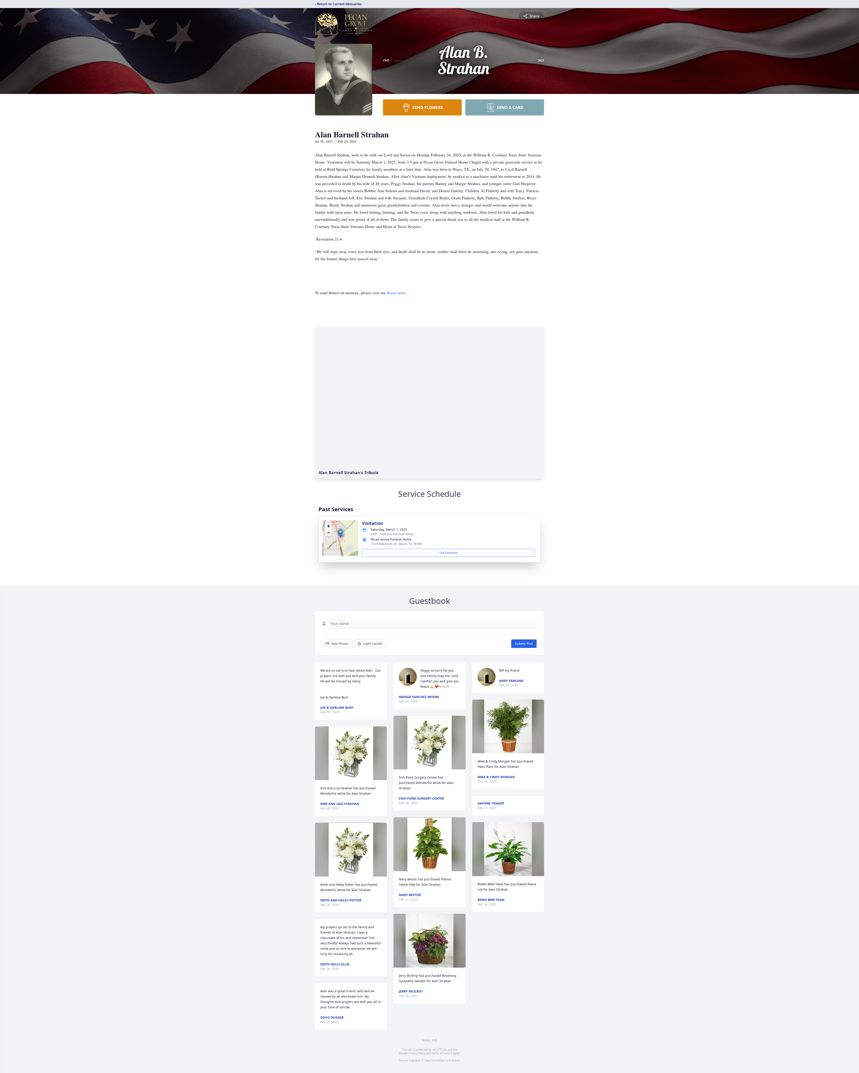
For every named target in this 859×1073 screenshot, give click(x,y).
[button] (340, 533)
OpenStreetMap (434, 1060)
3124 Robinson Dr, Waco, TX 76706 (396, 544)
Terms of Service (441, 1053)
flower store (396, 292)
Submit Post (524, 643)
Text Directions (448, 553)
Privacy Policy (416, 1053)
